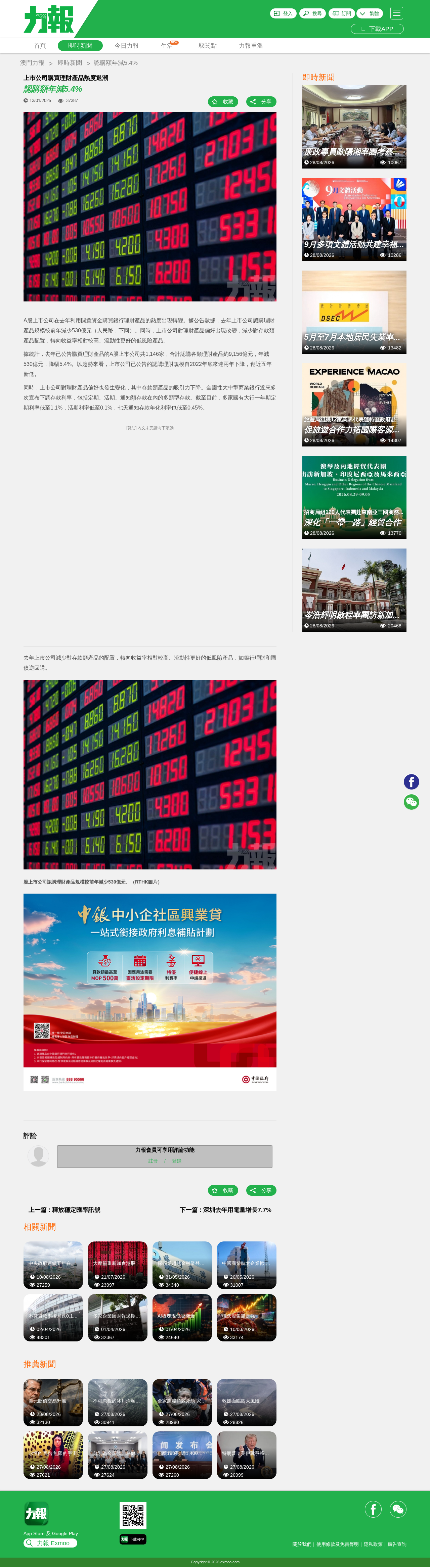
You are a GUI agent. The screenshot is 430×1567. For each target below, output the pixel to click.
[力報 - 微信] (411, 802)
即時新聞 (80, 45)
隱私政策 (373, 1544)
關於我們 (302, 1544)
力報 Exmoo (53, 1543)
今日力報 (127, 45)
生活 (169, 45)
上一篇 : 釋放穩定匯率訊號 (64, 1209)
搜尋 (317, 13)
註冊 (153, 1160)
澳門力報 (32, 62)
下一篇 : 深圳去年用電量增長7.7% (225, 1209)
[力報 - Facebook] (411, 781)
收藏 (228, 101)
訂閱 (346, 13)
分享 (266, 101)
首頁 (40, 45)
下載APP (379, 29)
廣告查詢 (397, 1544)
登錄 (176, 1160)
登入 (288, 13)
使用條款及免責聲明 (337, 1544)
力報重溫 (251, 45)
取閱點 (208, 45)
